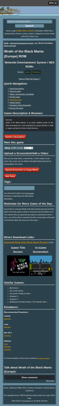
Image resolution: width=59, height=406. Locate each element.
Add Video (10, 176)
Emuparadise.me (27, 401)
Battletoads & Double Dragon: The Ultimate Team (29, 302)
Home (8, 31)
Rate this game (15, 91)
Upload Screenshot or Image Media (21, 169)
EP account (30, 193)
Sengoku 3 (14, 299)
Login (14, 31)
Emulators (39, 31)
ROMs (6, 43)
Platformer (36, 72)
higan (6, 344)
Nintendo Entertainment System (21, 43)
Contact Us (29, 391)
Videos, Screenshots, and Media (22, 94)
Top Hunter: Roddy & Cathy (20, 294)
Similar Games (15, 103)
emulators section (43, 358)
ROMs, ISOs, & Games (26, 31)
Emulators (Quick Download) (20, 105)
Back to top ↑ (50, 381)
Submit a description (15, 136)
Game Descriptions (17, 89)
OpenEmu (7, 335)
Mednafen (7, 327)
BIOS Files (48, 31)
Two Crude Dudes (17, 291)
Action (27, 72)
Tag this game (15, 97)
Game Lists (34, 36)
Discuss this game (16, 108)
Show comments (30, 377)
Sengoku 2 (14, 296)
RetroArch (7, 319)
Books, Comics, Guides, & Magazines (30, 34)
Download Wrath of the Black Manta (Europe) (26, 242)
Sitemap (13, 388)
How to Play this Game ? (29, 79)
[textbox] (16, 188)
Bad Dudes (14, 288)
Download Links (16, 100)
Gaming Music (10, 34)
